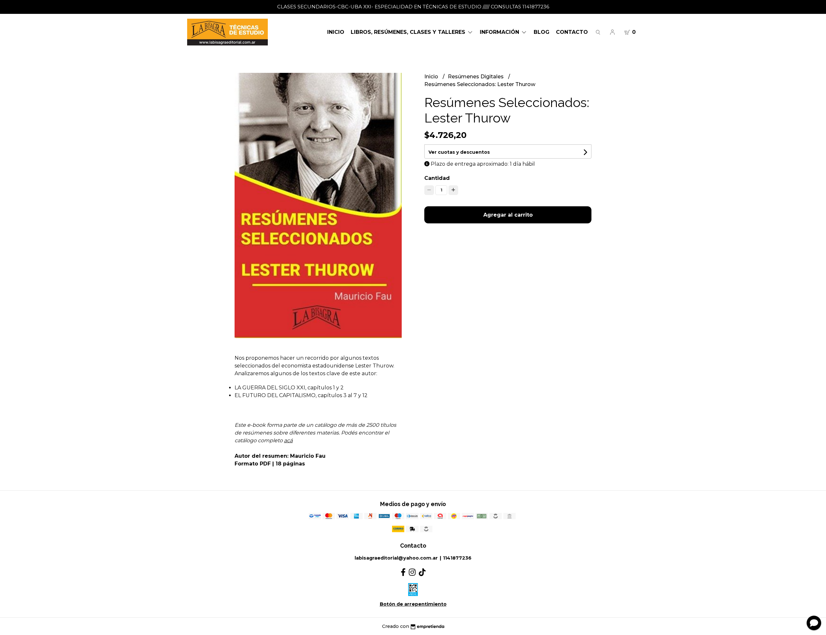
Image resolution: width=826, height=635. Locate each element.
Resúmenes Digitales (476, 76)
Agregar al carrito (508, 215)
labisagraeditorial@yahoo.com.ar (396, 558)
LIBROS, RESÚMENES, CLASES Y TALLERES (409, 32)
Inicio (335, 32)
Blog (541, 32)
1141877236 (457, 558)
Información (500, 32)
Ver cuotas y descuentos (459, 152)
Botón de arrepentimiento (413, 604)
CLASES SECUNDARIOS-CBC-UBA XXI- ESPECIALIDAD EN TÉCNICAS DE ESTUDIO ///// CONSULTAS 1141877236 (413, 7)
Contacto (572, 32)
